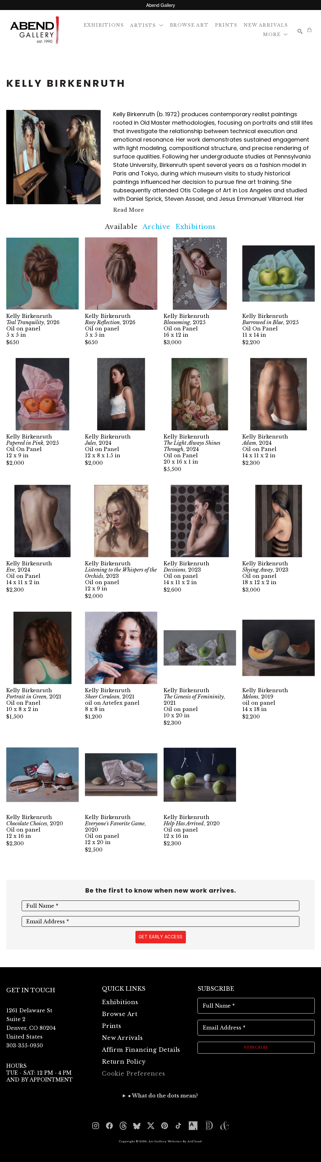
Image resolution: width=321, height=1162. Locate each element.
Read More (128, 210)
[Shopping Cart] (309, 29)
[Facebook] (109, 1126)
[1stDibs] (209, 1126)
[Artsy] (193, 1126)
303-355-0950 (24, 1045)
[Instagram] (96, 1126)
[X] (151, 1126)
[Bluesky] (137, 1126)
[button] (146, 24)
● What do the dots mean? (163, 1095)
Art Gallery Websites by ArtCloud (175, 1141)
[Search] (300, 31)
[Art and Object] (224, 1126)
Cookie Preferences (133, 1073)
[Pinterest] (164, 1126)
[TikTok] (178, 1126)
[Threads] (123, 1126)
